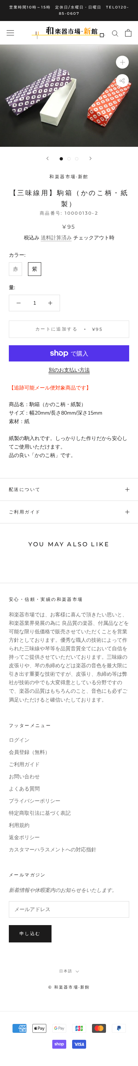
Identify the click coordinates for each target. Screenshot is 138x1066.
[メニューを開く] (10, 33)
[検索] (115, 33)
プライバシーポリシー (34, 800)
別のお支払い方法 (69, 370)
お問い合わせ (24, 776)
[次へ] (90, 158)
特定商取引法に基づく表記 (40, 813)
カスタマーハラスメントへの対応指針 (52, 849)
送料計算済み (56, 237)
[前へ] (47, 158)
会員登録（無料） (29, 752)
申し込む (30, 933)
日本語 (65, 971)
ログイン (19, 740)
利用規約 (19, 825)
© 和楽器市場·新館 (69, 987)
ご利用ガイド (24, 512)
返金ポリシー (24, 837)
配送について (24, 489)
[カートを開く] (128, 33)
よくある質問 (24, 788)
